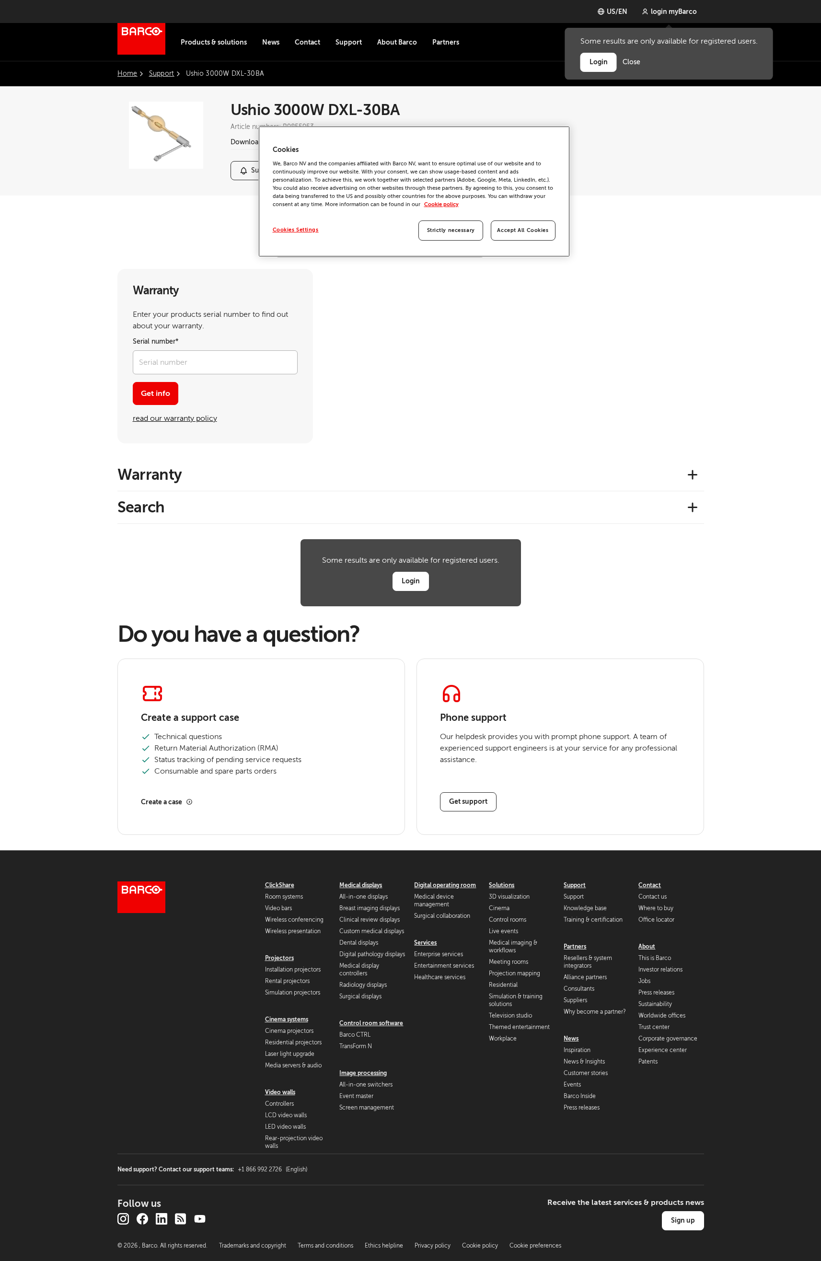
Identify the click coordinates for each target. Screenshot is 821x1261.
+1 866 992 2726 (272, 1169)
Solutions (501, 885)
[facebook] (142, 1219)
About (646, 946)
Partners (445, 42)
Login (411, 581)
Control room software (371, 1023)
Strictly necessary (451, 230)
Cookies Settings (296, 230)
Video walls (280, 1092)
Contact (307, 42)
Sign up (683, 1220)
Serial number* (156, 341)
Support (348, 42)
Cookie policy (441, 204)
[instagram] (123, 1219)
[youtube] (200, 1219)
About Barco (397, 42)
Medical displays (360, 885)
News (270, 42)
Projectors (279, 958)
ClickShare (279, 885)
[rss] (180, 1219)
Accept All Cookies (522, 230)
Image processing (363, 1073)
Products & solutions (214, 42)
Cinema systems (286, 1019)
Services (425, 942)
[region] (414, 191)
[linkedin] (161, 1219)
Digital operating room (445, 885)
